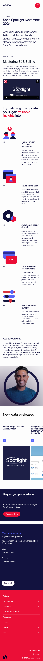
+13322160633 (8, 552)
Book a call (8, 583)
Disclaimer (36, 654)
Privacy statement (34, 650)
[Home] (7, 5)
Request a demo (12, 514)
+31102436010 (8, 561)
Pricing (5, 622)
